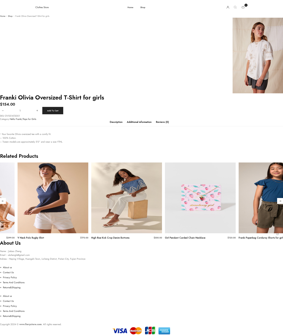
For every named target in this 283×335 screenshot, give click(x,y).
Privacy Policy (10, 277)
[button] (3, 201)
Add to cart (52, 110)
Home (130, 7)
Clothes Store (42, 7)
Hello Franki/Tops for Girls (23, 119)
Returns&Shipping (11, 287)
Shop (142, 7)
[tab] (116, 123)
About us (7, 267)
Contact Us (8, 272)
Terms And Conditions (13, 282)
